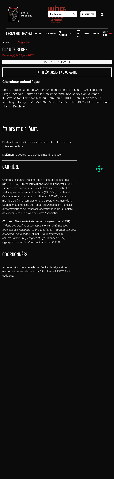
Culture (87, 33)
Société (71, 33)
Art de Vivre (79, 33)
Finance (53, 33)
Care (94, 33)
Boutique (27, 33)
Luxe (99, 33)
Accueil (6, 42)
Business (39, 33)
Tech (47, 33)
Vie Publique (63, 33)
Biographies (13, 33)
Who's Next (105, 33)
